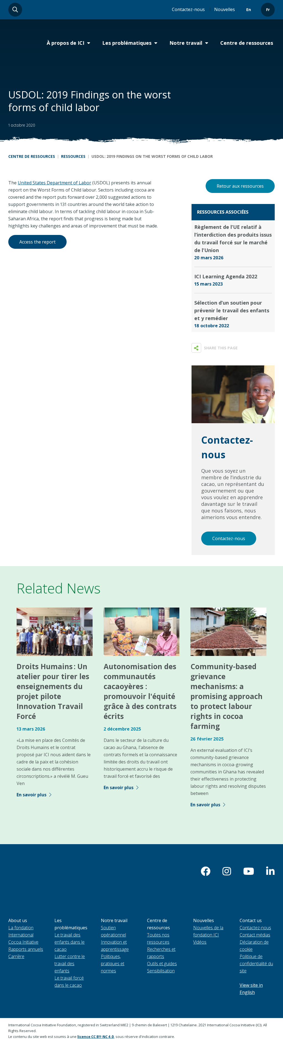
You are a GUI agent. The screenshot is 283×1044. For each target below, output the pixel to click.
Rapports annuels (25, 949)
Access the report (37, 242)
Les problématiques (126, 43)
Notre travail (185, 43)
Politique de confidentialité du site (256, 963)
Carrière (16, 956)
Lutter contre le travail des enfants (69, 963)
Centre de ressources (246, 43)
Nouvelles (224, 9)
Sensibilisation (161, 971)
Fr (268, 9)
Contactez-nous (188, 9)
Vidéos (199, 942)
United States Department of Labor (54, 183)
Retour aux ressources (240, 186)
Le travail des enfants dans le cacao (69, 942)
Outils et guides (162, 964)
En (248, 9)
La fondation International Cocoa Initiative (23, 935)
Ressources (73, 156)
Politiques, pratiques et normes (112, 963)
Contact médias (255, 935)
